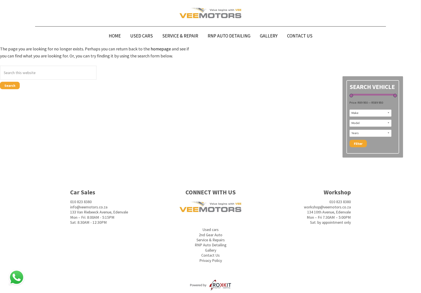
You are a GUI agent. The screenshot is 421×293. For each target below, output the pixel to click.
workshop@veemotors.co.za (327, 207)
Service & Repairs (210, 239)
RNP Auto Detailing (211, 244)
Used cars (210, 229)
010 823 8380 (81, 201)
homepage (161, 48)
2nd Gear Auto (210, 234)
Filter (358, 143)
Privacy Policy (210, 260)
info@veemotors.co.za (88, 207)
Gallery (210, 250)
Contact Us (210, 255)
